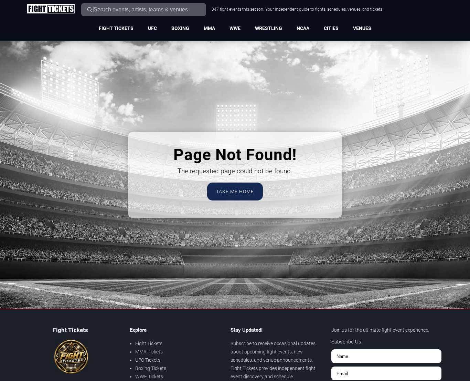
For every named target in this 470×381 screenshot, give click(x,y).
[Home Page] (51, 9)
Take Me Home (235, 191)
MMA (209, 28)
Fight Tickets (116, 28)
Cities (331, 28)
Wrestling (268, 28)
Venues (362, 28)
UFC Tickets (147, 360)
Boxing (180, 28)
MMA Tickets (149, 351)
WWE (235, 28)
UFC (152, 28)
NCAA (303, 28)
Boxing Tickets (150, 368)
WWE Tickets (149, 376)
